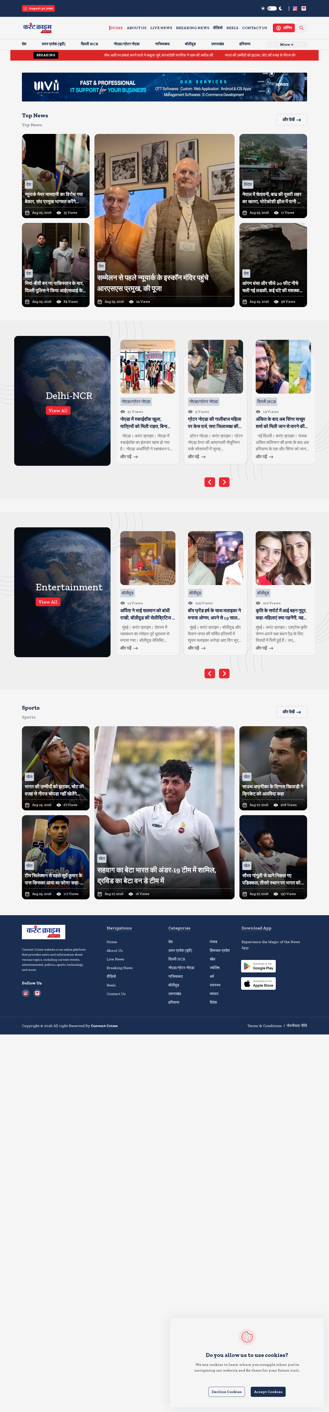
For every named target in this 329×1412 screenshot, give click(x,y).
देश (170, 941)
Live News (161, 27)
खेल (212, 959)
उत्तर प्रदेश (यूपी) (180, 950)
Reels (232, 27)
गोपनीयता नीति (297, 1025)
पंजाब (213, 941)
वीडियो (218, 27)
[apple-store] (258, 984)
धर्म (212, 976)
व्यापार (214, 993)
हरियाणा (173, 1002)
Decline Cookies (227, 1391)
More (285, 44)
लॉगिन (287, 27)
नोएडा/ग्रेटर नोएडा (181, 967)
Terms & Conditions (264, 1025)
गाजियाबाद (175, 976)
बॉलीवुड (173, 985)
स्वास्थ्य (215, 985)
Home (117, 27)
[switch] (272, 8)
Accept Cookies (268, 1391)
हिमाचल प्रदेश (220, 950)
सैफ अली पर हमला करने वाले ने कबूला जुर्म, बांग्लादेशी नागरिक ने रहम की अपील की (96, 55)
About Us (136, 27)
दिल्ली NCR (176, 959)
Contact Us (254, 27)
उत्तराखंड (174, 993)
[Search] (301, 28)
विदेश (213, 1002)
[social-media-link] (295, 8)
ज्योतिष (215, 967)
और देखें (289, 119)
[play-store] (258, 967)
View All (58, 410)
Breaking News (192, 27)
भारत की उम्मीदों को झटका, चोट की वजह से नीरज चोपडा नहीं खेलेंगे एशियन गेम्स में (217, 55)
